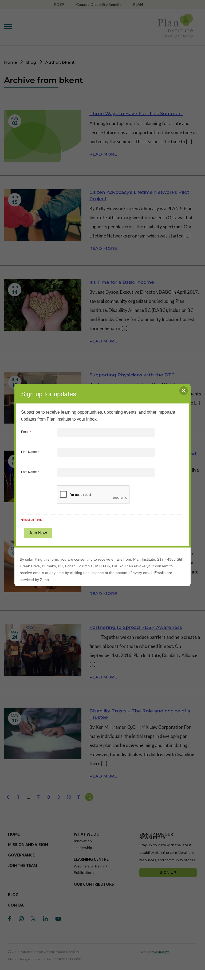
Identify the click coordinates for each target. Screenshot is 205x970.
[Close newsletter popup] (183, 390)
